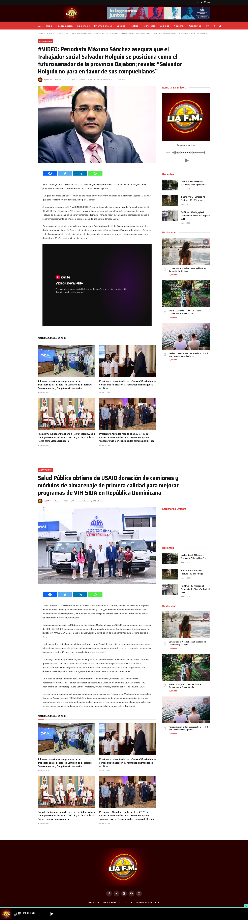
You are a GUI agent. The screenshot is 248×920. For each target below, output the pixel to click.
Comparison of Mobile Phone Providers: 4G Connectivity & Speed (187, 269)
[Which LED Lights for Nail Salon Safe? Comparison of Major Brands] (186, 293)
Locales (121, 25)
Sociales (164, 25)
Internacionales (103, 25)
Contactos (195, 25)
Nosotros (179, 25)
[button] (186, 160)
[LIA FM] (72, 13)
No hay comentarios (104, 79)
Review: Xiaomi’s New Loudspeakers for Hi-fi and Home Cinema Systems (188, 354)
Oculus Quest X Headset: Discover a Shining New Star (194, 183)
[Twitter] (65, 173)
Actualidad (45, 41)
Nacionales (83, 25)
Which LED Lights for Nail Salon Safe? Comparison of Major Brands (185, 312)
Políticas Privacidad (148, 903)
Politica (134, 25)
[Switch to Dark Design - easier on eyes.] (215, 26)
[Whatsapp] (95, 173)
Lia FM (49, 79)
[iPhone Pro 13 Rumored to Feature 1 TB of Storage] (170, 200)
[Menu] (39, 25)
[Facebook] (50, 173)
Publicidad (109, 903)
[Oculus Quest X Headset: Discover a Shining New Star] (170, 185)
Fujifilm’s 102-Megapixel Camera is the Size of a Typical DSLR (195, 216)
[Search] (219, 26)
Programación (65, 25)
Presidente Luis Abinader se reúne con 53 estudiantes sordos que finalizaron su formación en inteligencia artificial (127, 384)
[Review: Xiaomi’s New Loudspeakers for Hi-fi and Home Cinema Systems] (186, 336)
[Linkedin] (80, 173)
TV (207, 25)
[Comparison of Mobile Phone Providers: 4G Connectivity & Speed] (186, 251)
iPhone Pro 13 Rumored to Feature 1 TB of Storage (193, 198)
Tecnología (149, 25)
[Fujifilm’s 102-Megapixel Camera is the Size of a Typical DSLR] (170, 215)
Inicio (49, 25)
